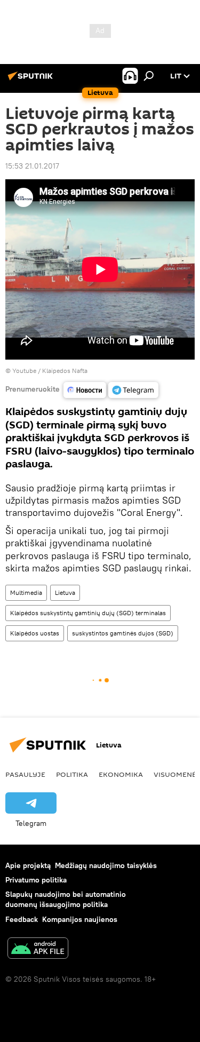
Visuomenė (175, 774)
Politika (72, 774)
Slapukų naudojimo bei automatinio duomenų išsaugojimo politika (65, 899)
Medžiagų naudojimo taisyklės (106, 865)
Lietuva (65, 592)
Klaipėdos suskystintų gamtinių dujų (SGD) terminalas (88, 613)
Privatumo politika (36, 880)
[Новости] (84, 390)
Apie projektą (28, 865)
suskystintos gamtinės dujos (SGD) (122, 633)
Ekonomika (121, 774)
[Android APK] (38, 949)
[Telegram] (133, 390)
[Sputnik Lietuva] (32, 80)
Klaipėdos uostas (34, 633)
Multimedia (26, 592)
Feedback (21, 919)
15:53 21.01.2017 (32, 166)
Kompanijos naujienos (79, 919)
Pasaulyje (25, 774)
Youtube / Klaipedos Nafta (49, 371)
